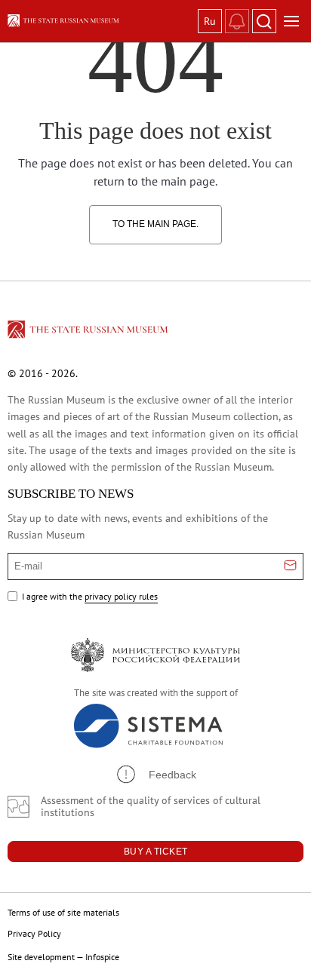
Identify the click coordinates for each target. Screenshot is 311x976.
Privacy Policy (34, 933)
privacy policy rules (121, 596)
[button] (155, 774)
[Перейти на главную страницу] (89, 332)
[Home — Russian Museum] (100, 20)
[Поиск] (264, 21)
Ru (210, 21)
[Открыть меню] (291, 21)
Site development (41, 956)
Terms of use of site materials (63, 912)
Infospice (102, 956)
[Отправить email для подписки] (290, 566)
